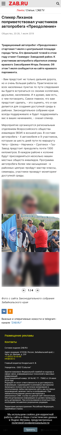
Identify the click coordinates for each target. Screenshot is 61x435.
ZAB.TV (40, 10)
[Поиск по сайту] (58, 3)
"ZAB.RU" (16, 322)
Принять (30, 429)
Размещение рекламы (19, 335)
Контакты (11, 342)
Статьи (30, 10)
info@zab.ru (10, 359)
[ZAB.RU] (18, 5)
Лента (20, 10)
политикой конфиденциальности (30, 422)
